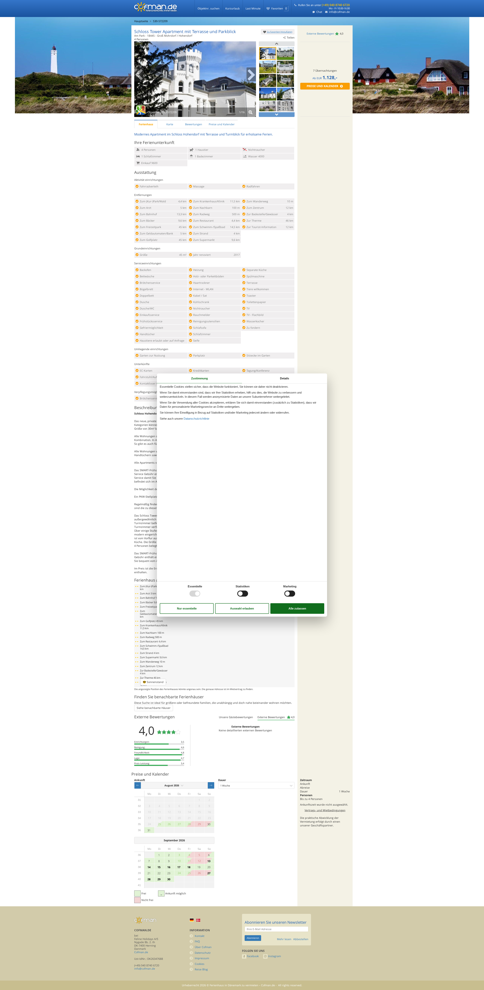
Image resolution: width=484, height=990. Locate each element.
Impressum (202, 958)
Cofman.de (141, 952)
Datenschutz (203, 952)
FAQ (197, 941)
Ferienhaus (146, 124)
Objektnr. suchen (209, 8)
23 (168, 873)
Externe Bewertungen (320, 33)
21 (148, 873)
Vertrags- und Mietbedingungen (325, 810)
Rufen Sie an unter (324, 5)
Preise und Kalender (322, 86)
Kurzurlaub (232, 8)
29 (159, 879)
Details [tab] (284, 378)
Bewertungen (193, 124)
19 (198, 867)
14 (148, 867)
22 (159, 873)
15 (159, 867)
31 (148, 830)
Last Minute (253, 8)
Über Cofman (203, 947)
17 (178, 867)
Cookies (199, 964)
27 (208, 873)
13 (208, 861)
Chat (319, 12)
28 (148, 879)
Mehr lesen (284, 939)
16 (168, 867)
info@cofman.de (339, 12)
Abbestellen (300, 939)
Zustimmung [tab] (199, 378)
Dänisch (198, 920)
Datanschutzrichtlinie (196, 418)
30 (208, 824)
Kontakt (199, 936)
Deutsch (192, 920)
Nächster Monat (211, 785)
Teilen (291, 37)
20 (208, 867)
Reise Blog (201, 969)
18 (188, 867)
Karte (169, 124)
